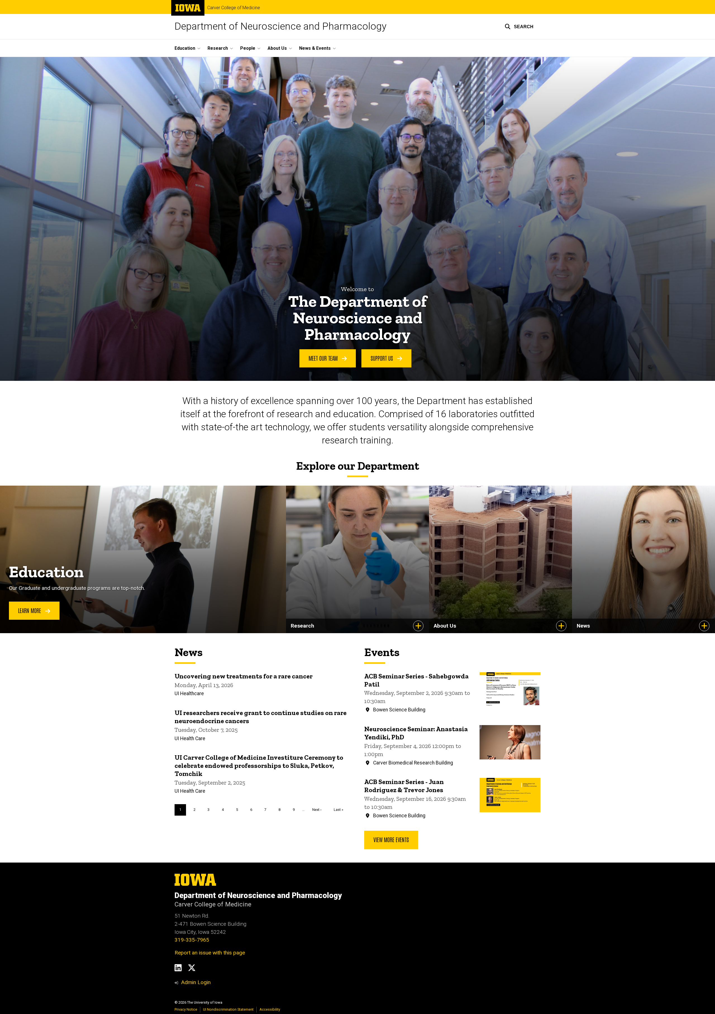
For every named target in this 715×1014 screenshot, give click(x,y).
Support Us (382, 358)
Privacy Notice (186, 1009)
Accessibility (269, 1009)
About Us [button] (277, 48)
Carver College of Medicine (233, 7)
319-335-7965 (192, 940)
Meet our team (324, 358)
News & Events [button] (315, 48)
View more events (391, 839)
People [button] (247, 48)
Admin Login (196, 982)
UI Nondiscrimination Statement (228, 1009)
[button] (519, 26)
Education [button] (185, 48)
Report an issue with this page (210, 952)
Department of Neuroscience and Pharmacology (281, 26)
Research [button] (218, 48)
